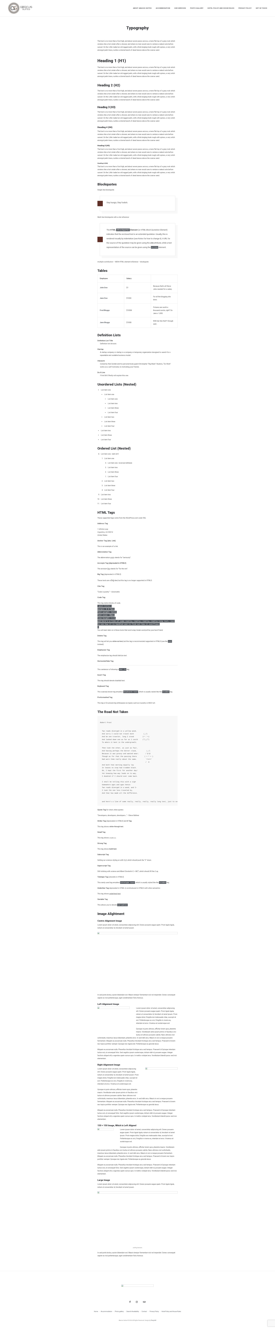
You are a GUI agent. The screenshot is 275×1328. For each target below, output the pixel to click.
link (116, 546)
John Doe (104, 288)
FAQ (144, 518)
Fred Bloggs (105, 310)
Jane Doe (104, 298)
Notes (140, 238)
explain (119, 375)
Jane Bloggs (105, 322)
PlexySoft (153, 1320)
